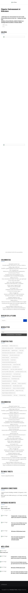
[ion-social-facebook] (3, 482)
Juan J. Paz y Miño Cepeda (7, 371)
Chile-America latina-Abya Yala (8, 352)
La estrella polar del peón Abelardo (14, 298)
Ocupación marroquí (6, 381)
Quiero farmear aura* (5, 508)
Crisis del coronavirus (14, 355)
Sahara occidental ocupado (8, 390)
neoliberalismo (5, 378)
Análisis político (6, 350)
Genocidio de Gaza (6, 364)
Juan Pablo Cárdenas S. (21, 371)
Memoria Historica (6, 376)
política (14, 383)
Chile (21, 350)
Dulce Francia (5, 359)
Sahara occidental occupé (18, 388)
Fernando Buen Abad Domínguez (9, 362)
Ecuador (13, 359)
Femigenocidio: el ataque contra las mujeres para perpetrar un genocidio (19, 516)
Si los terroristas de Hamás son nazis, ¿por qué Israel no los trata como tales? (19, 524)
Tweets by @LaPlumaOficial (7, 475)
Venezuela (22, 395)
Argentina (14, 350)
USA (15, 395)
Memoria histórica (16, 376)
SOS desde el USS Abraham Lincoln (18, 531)
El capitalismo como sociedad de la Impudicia (14, 276)
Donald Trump (5, 357)
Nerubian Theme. (14, 589)
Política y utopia (22, 383)
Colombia (19, 352)
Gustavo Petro (16, 364)
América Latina (13, 345)
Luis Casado (17, 374)
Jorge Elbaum (5, 369)
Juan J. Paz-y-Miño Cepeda (16, 369)
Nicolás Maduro (15, 378)
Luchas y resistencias (6, 374)
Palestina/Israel (6, 383)
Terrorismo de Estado (7, 395)
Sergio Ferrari (19, 390)
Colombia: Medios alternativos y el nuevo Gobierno (14, 265)
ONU (15, 381)
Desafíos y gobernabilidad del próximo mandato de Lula (14, 268)
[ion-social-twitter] (6, 482)
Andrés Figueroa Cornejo (20, 348)
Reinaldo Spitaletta (6, 385)
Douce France (14, 357)
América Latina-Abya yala (7, 348)
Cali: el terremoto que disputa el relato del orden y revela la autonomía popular (18, 538)
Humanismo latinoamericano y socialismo (14, 283)
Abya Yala (5, 345)
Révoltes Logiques (6, 388)
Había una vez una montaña (14, 286)
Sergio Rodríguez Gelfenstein (8, 392)
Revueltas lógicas (17, 385)
